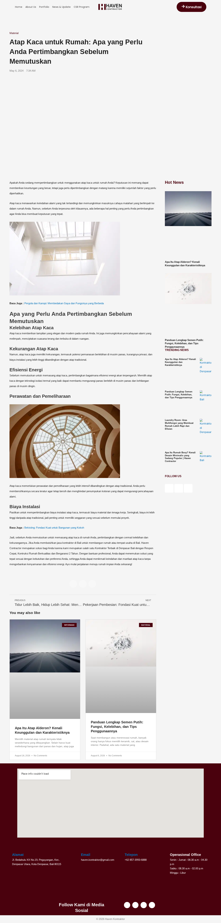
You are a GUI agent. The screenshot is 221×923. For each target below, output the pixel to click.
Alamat (18, 855)
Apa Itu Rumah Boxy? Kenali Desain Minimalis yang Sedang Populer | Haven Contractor (180, 457)
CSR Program (81, 7)
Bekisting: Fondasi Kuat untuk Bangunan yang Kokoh (54, 527)
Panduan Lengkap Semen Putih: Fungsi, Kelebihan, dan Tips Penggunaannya (117, 726)
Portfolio (44, 7)
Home (18, 7)
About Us (30, 7)
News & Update (61, 7)
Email (85, 855)
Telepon (131, 855)
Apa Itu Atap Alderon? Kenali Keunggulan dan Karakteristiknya (180, 362)
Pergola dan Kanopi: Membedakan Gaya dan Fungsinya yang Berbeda (64, 303)
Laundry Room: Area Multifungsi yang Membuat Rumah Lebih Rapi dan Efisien (179, 424)
